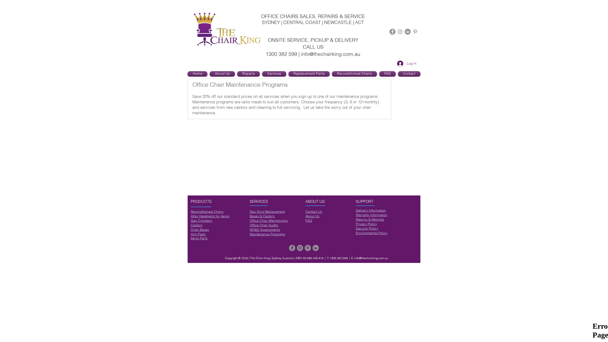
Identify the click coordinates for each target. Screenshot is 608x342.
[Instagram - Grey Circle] (300, 248)
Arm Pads (198, 234)
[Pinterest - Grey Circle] (308, 248)
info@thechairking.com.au (371, 258)
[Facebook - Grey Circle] (392, 32)
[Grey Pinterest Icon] (415, 32)
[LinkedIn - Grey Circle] (408, 32)
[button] (274, 74)
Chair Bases (200, 230)
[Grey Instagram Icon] (400, 32)
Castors (196, 225)
